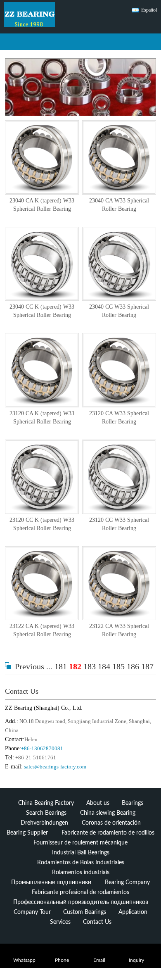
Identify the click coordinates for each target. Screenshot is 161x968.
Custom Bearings (84, 912)
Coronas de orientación (111, 823)
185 (118, 666)
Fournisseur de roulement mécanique (80, 843)
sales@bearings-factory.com (55, 766)
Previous (29, 666)
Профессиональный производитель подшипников (80, 902)
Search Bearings (46, 813)
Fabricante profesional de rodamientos (80, 892)
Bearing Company (127, 882)
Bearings (132, 803)
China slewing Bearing (107, 813)
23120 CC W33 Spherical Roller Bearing (119, 524)
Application (132, 912)
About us (97, 803)
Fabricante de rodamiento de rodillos (108, 833)
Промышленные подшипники (51, 882)
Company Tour (32, 912)
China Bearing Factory (46, 803)
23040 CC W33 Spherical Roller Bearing (119, 311)
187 (147, 666)
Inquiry (136, 960)
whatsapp (24, 960)
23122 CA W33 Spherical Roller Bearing (119, 630)
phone (62, 960)
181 (60, 666)
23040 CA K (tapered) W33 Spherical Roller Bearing (41, 204)
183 (89, 666)
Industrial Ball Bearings (80, 853)
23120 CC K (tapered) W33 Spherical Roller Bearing (41, 524)
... (49, 666)
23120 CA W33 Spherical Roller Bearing (119, 417)
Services (60, 922)
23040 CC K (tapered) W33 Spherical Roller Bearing (41, 311)
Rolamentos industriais (80, 872)
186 (133, 666)
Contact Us (21, 691)
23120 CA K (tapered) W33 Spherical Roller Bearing (41, 417)
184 (104, 666)
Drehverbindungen (44, 823)
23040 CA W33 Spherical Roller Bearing (119, 204)
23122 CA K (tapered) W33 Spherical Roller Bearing (41, 630)
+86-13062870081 (42, 748)
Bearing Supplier (27, 833)
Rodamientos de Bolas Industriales (80, 863)
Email (99, 960)
